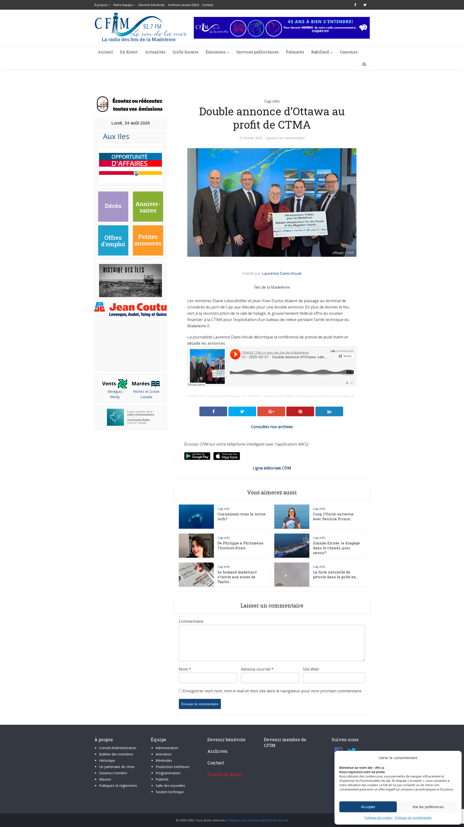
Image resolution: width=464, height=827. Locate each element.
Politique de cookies (378, 818)
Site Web (311, 669)
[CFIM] (142, 27)
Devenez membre (113, 773)
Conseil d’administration (117, 748)
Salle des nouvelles (170, 785)
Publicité (162, 779)
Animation (164, 754)
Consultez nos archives (272, 426)
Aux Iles (114, 136)
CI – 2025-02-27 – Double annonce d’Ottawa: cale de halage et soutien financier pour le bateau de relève (302, 396)
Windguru (115, 391)
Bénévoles (164, 760)
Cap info (272, 101)
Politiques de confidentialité (247, 820)
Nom (185, 669)
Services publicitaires (257, 51)
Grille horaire (185, 51)
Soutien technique (170, 792)
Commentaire (191, 621)
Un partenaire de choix (116, 766)
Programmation (168, 773)
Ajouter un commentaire (285, 138)
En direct (129, 51)
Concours (348, 51)
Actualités (155, 51)
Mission (105, 779)
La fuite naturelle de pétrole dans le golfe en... (335, 574)
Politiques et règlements (118, 785)
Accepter (368, 807)
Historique (107, 760)
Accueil (105, 51)
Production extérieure (172, 766)
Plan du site (279, 820)
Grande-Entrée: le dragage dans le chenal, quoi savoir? (336, 548)
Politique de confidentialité (413, 818)
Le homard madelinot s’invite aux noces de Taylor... (237, 577)
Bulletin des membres (116, 754)
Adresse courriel (257, 669)
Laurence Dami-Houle (282, 273)
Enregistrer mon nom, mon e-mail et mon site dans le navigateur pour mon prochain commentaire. (272, 691)
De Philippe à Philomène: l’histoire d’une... (241, 545)
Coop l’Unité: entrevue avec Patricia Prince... (333, 516)
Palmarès (295, 51)
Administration (167, 748)
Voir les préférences (428, 807)
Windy (115, 397)
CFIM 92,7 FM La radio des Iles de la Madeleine (214, 396)
